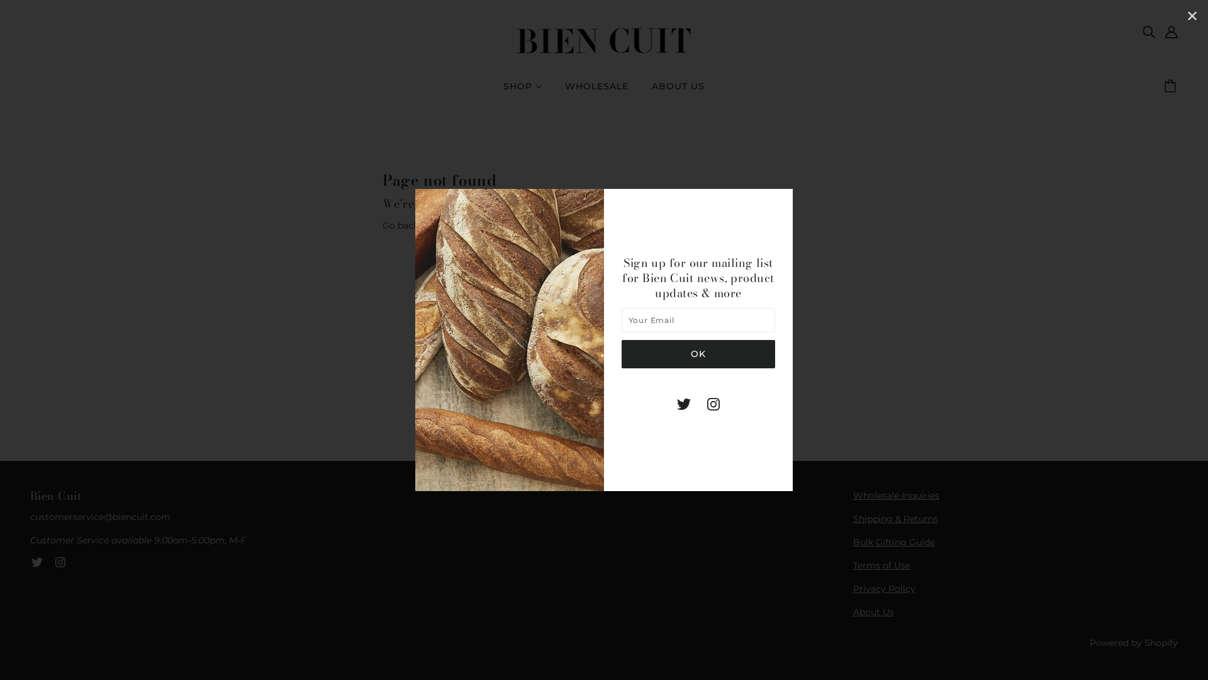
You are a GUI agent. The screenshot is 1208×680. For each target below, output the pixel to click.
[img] (684, 404)
